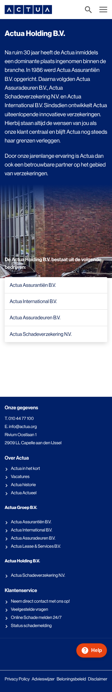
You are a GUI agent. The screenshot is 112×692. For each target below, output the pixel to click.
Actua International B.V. (31, 530)
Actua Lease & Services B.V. (36, 546)
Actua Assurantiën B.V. (31, 522)
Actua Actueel (23, 492)
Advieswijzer (43, 679)
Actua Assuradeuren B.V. (33, 538)
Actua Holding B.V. (22, 561)
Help (96, 650)
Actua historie (23, 484)
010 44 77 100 (21, 418)
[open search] (89, 9)
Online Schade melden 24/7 (36, 617)
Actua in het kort (25, 468)
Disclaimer (97, 679)
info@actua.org (23, 426)
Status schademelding (31, 625)
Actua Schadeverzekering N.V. (38, 575)
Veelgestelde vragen (29, 609)
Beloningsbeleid (71, 679)
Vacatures (20, 476)
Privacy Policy (17, 679)
